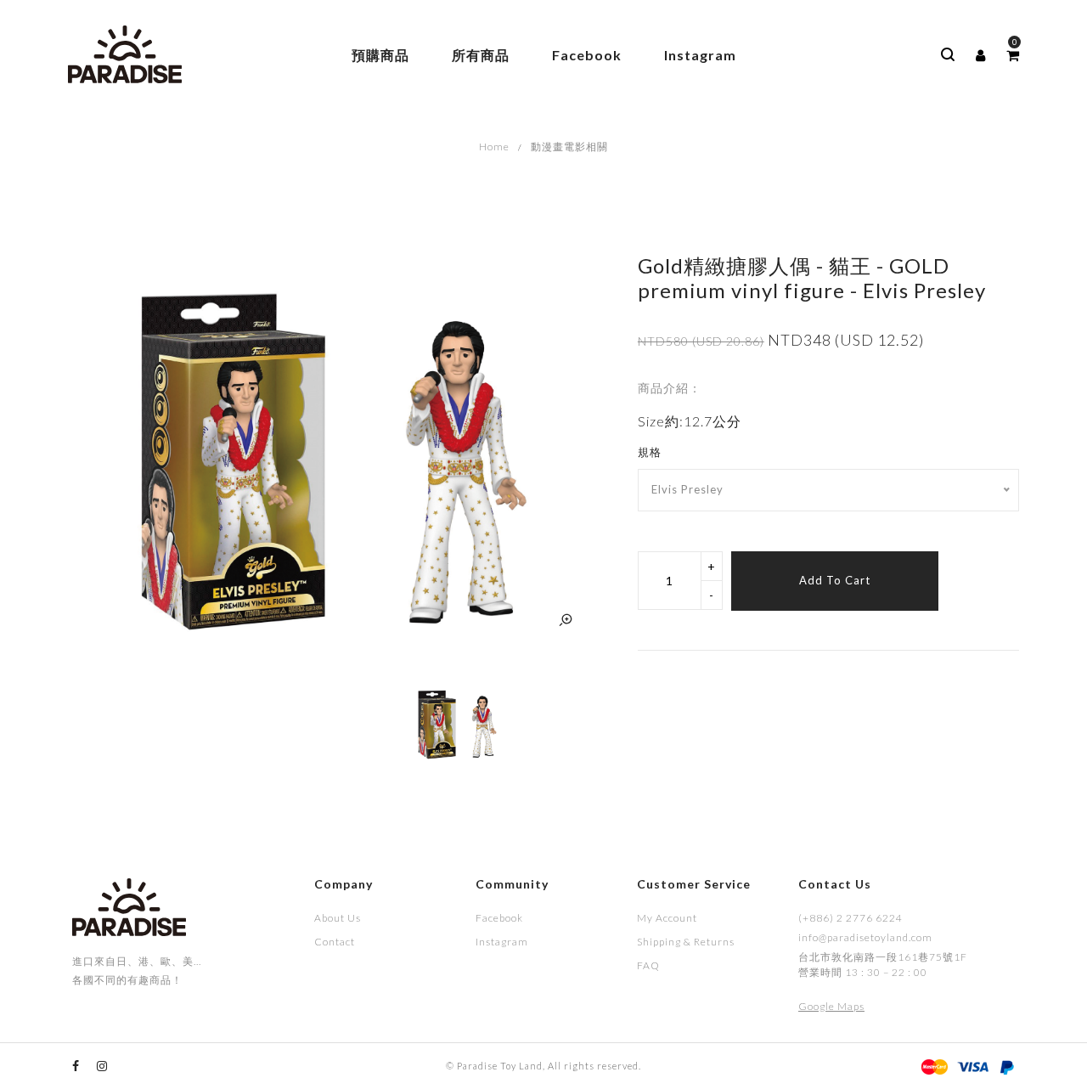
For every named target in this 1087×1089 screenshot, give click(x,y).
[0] (1012, 55)
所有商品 (481, 55)
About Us (337, 917)
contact (334, 941)
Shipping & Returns (686, 941)
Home (494, 146)
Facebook (587, 55)
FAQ (648, 965)
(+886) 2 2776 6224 (850, 917)
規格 (650, 452)
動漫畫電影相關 (569, 146)
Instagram (700, 55)
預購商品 (380, 55)
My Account (667, 917)
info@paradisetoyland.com (865, 937)
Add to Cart (834, 580)
